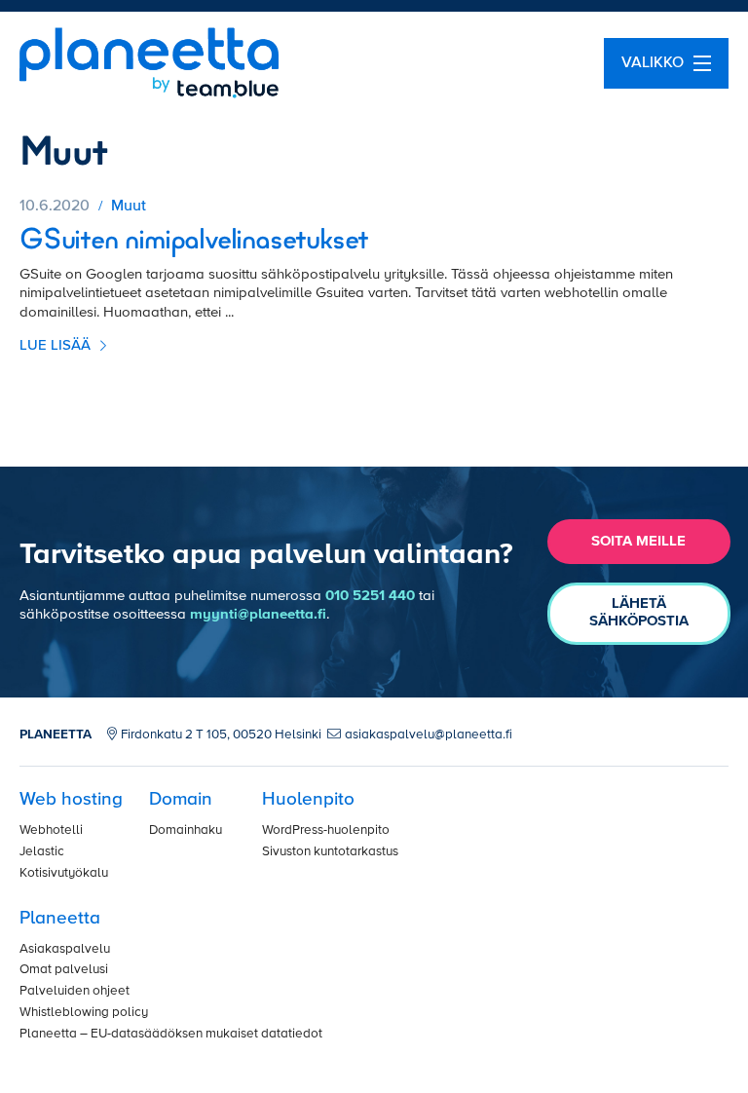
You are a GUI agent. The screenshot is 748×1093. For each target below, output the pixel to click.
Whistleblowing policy (83, 1012)
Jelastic (41, 852)
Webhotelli (51, 830)
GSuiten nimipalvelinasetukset (193, 241)
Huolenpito (308, 799)
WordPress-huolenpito (326, 830)
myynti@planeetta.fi (258, 614)
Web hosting (71, 799)
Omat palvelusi (63, 969)
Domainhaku (185, 830)
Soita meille (638, 541)
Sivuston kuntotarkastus (330, 852)
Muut (128, 206)
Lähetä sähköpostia (639, 612)
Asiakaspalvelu (64, 949)
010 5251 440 (370, 595)
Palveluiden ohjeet (74, 991)
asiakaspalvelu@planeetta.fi (428, 735)
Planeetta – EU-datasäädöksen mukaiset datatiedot (170, 1034)
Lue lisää (56, 345)
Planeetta (59, 918)
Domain (180, 799)
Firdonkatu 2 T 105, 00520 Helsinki (221, 735)
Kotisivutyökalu (63, 873)
